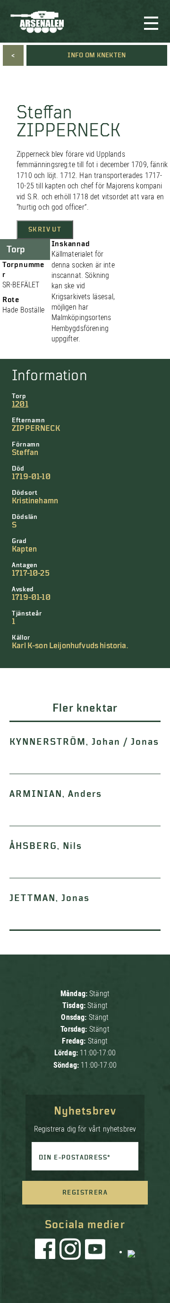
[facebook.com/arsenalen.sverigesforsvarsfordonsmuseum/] (47, 1251)
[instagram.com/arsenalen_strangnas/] (70, 1251)
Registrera (85, 1192)
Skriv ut (44, 229)
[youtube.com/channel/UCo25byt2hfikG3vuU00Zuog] (95, 1251)
